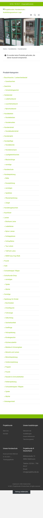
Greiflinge (8, 327)
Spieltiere (8, 193)
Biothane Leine (10, 221)
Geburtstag (9, 318)
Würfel (7, 289)
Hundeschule (8, 169)
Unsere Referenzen (29, 436)
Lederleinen (9, 226)
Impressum (15, 484)
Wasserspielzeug (11, 198)
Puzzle (6, 261)
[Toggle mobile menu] (39, 15)
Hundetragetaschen (11, 208)
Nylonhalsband (10, 109)
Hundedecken (10, 117)
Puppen (8, 367)
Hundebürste (9, 145)
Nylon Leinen (10, 231)
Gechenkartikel (10, 323)
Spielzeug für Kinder (11, 299)
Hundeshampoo (11, 150)
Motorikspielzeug (11, 357)
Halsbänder (8, 95)
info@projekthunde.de (27, 4)
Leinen (6, 218)
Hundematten (10, 122)
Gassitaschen (10, 81)
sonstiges (8, 188)
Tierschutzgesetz (28, 439)
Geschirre (7, 86)
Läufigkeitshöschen (12, 155)
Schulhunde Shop (10, 275)
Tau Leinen (9, 246)
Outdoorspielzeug (11, 362)
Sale (5, 266)
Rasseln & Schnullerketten (14, 377)
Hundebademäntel (11, 131)
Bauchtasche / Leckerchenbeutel (15, 77)
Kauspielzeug (10, 183)
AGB (21, 484)
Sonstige (7, 294)
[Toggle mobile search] (35, 15)
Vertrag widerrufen (21, 492)
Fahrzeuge (9, 313)
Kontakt (5, 433)
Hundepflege (8, 141)
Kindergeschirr (10, 337)
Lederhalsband (10, 99)
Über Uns (6, 431)
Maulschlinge (10, 160)
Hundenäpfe (8, 136)
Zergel (7, 203)
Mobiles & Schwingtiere (13, 347)
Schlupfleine (9, 241)
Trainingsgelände (8, 459)
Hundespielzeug (10, 174)
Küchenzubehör (10, 342)
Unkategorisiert (9, 401)
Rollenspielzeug (10, 382)
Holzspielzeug (10, 332)
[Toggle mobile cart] (31, 15)
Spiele (7, 284)
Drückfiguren (9, 308)
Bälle (7, 178)
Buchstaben (9, 303)
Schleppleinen (10, 236)
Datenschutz (26, 484)
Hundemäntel (9, 127)
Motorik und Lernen (12, 352)
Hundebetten (8, 114)
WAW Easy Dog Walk (12, 256)
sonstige (8, 164)
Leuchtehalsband (11, 104)
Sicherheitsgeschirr (12, 90)
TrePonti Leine (10, 251)
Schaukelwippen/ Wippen (14, 387)
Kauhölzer (7, 213)
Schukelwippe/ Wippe (12, 271)
